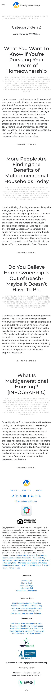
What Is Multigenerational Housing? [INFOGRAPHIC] (26, 384)
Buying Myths (12, 81)
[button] (3, 5)
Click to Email (26, 583)
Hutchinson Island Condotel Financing (26, 606)
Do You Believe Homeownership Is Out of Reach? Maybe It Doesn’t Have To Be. (26, 278)
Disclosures (7, 560)
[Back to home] (26, 5)
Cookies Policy (39, 558)
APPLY (14, 490)
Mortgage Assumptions (27, 563)
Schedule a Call (26, 588)
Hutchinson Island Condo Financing (26, 85)
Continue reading (26, 144)
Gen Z (17, 83)
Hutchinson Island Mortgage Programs (26, 608)
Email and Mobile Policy (23, 560)
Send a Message (26, 586)
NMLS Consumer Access (31, 565)
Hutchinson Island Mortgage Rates (25, 88)
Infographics (10, 412)
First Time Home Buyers (33, 81)
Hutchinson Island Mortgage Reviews (27, 633)
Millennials (34, 89)
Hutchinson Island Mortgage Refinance (26, 613)
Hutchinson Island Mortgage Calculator (26, 623)
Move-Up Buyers (33, 308)
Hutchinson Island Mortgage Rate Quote (26, 628)
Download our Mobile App (26, 501)
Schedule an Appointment (26, 591)
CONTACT (26, 490)
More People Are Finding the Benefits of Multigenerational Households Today (26, 170)
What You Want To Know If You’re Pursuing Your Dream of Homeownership (26, 60)
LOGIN (39, 490)
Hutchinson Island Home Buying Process (26, 626)
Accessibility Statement (25, 555)
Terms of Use (14, 568)
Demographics (37, 192)
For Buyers (8, 302)
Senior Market (26, 414)
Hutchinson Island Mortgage (19, 87)
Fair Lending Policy (42, 560)
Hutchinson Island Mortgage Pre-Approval (26, 631)
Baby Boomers (21, 192)
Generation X (27, 194)
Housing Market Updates (34, 83)
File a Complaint (9, 563)
